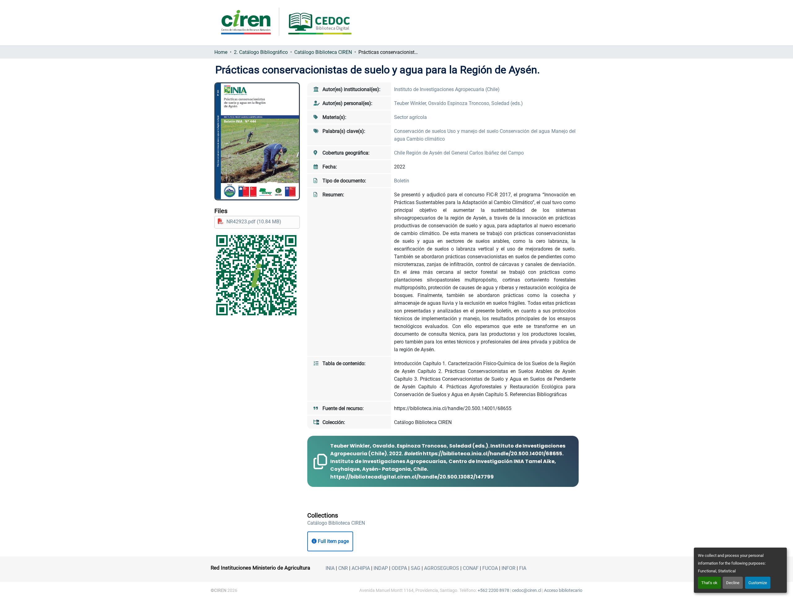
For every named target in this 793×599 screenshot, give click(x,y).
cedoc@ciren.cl (526, 590)
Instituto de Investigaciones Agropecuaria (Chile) (447, 89)
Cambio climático (425, 139)
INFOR (508, 568)
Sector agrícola (410, 117)
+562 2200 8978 (493, 590)
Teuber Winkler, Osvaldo (420, 103)
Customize (757, 582)
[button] (336, 523)
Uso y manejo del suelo (473, 131)
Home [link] (220, 52)
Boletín (401, 181)
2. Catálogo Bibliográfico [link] (261, 52)
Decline (732, 582)
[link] (257, 221)
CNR (343, 568)
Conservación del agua (525, 131)
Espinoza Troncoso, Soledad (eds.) (485, 103)
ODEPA (399, 568)
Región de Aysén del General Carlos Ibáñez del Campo (465, 153)
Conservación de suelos (420, 131)
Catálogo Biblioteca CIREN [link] (323, 52)
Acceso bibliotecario (563, 590)
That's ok (709, 582)
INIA (330, 568)
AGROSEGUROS (441, 568)
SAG (415, 568)
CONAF (471, 568)
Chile (400, 153)
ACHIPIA (361, 568)
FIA (522, 568)
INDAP (381, 568)
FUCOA (490, 568)
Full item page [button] (333, 541)
